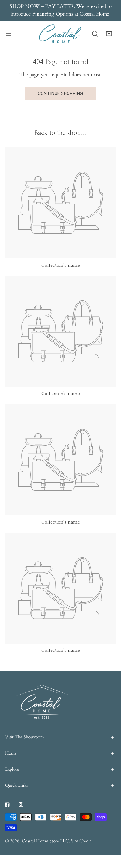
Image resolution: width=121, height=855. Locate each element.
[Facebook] (7, 804)
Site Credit (81, 841)
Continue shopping (60, 93)
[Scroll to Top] (109, 823)
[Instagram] (21, 804)
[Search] (95, 34)
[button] (109, 34)
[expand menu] (8, 34)
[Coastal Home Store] (60, 33)
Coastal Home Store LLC (45, 841)
